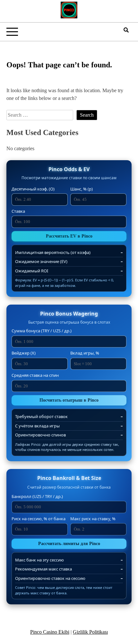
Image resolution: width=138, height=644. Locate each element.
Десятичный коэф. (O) (33, 189)
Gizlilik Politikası (90, 632)
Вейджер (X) (24, 353)
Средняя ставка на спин (35, 375)
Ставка (18, 211)
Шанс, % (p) (81, 189)
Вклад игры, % (84, 353)
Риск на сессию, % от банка (38, 519)
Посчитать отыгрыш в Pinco (69, 400)
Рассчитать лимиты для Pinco (69, 543)
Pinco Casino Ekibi (49, 632)
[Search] (126, 30)
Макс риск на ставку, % (93, 519)
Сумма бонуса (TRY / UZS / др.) (42, 331)
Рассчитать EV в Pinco (69, 236)
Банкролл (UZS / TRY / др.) (37, 496)
